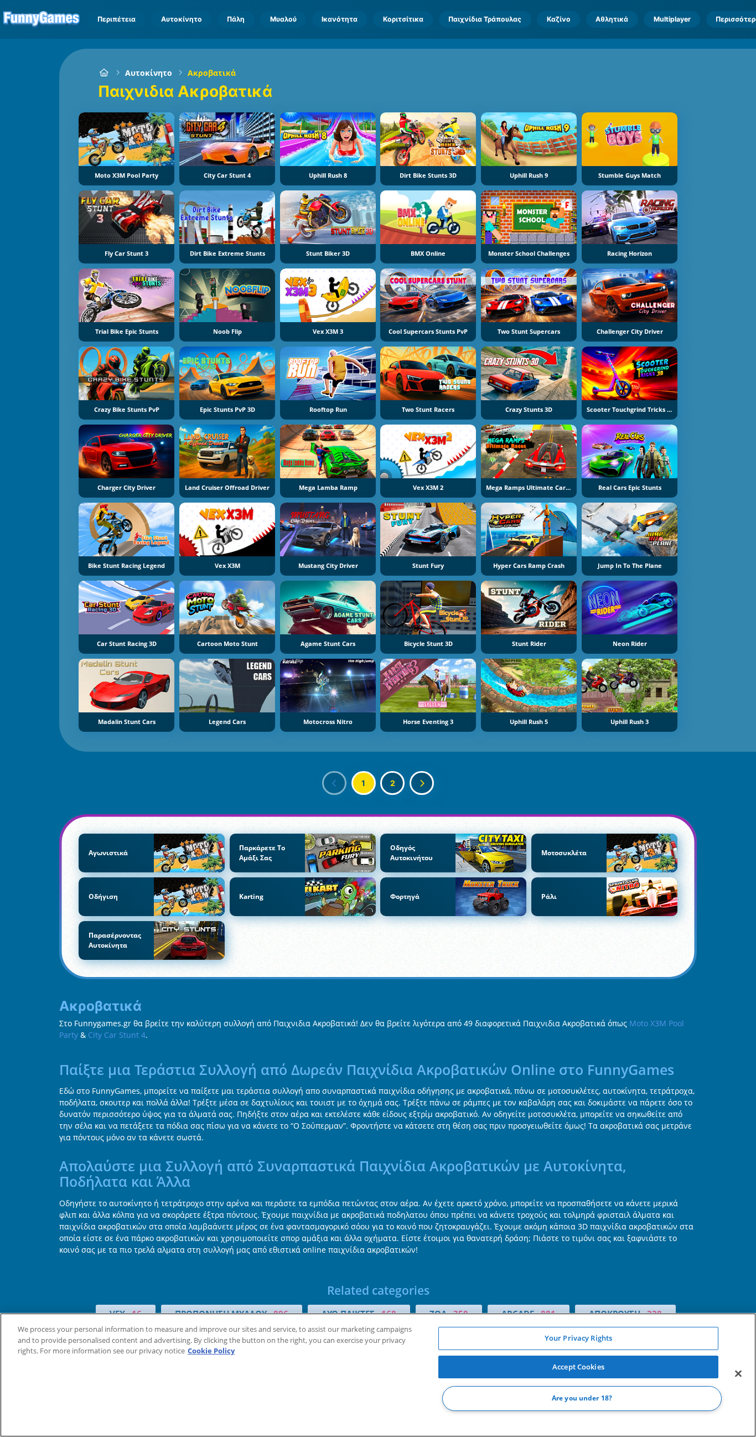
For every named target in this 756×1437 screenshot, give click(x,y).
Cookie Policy (211, 1351)
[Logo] (42, 19)
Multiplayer (672, 19)
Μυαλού (283, 19)
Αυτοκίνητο (181, 19)
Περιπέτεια (116, 19)
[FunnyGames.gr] (104, 73)
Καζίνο (559, 19)
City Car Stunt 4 (117, 1035)
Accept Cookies (578, 1367)
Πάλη (236, 19)
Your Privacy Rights (578, 1338)
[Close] (738, 1374)
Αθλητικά (612, 19)
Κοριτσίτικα (403, 19)
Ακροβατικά (212, 73)
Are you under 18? (582, 1398)
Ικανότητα (340, 19)
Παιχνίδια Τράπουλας (484, 19)
